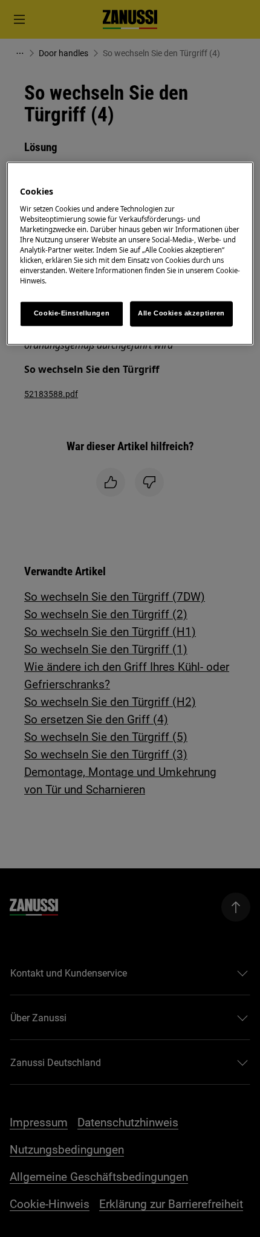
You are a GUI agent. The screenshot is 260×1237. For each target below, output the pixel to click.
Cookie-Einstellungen (71, 313)
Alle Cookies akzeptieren (181, 313)
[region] (130, 254)
